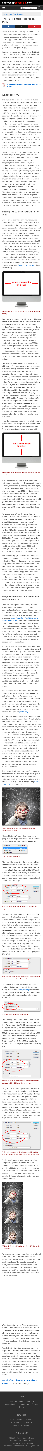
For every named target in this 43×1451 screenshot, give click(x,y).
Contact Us (30, 1401)
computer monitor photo (27, 265)
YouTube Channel (16, 1401)
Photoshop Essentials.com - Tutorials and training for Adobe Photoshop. (17, 2)
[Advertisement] (21, 1300)
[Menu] (3, 8)
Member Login (10, 1404)
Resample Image (23, 990)
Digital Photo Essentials (16, 14)
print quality (23, 712)
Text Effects (28, 1422)
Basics (19, 1420)
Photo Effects (16, 1422)
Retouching (29, 1420)
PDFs (12, 1420)
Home (5, 14)
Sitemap (35, 1404)
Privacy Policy (23, 1404)
